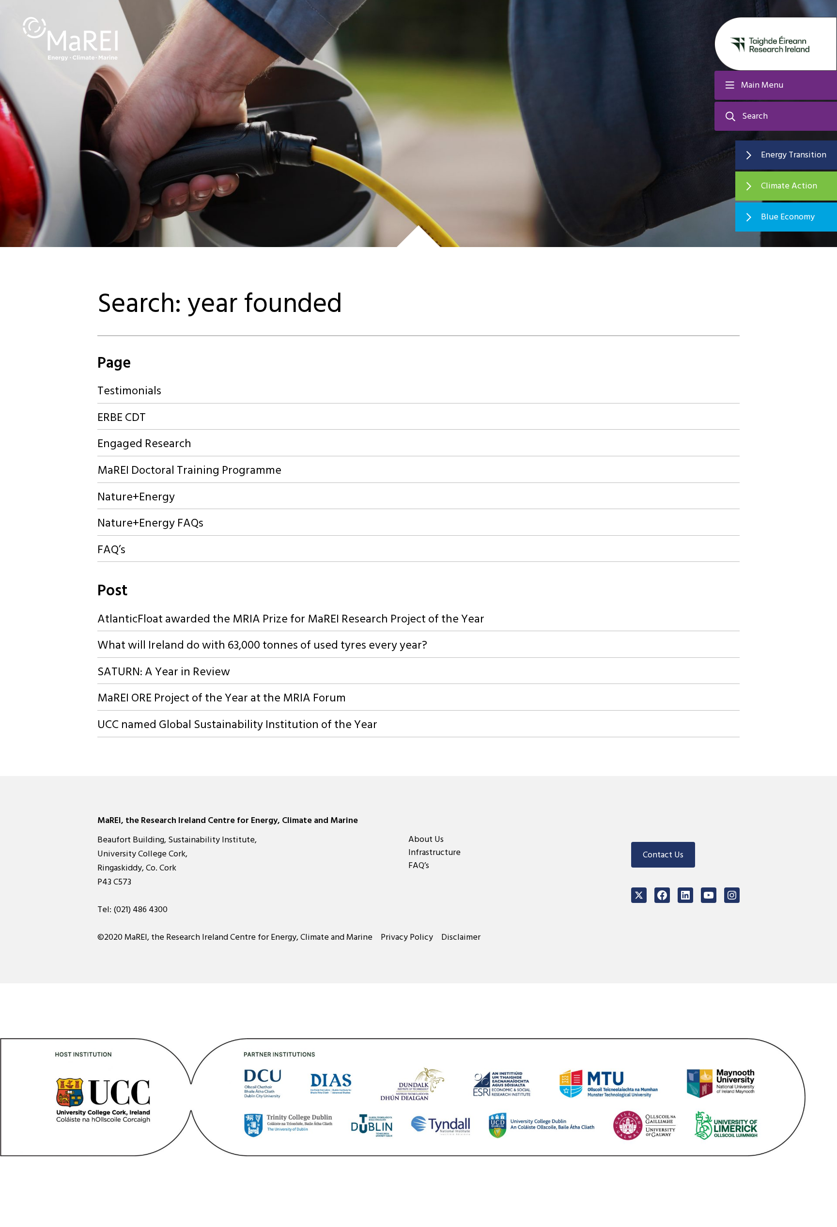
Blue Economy (788, 217)
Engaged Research (144, 443)
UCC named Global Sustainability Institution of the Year (237, 724)
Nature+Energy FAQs (150, 522)
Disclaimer (460, 937)
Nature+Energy (136, 496)
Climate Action (789, 186)
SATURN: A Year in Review (163, 671)
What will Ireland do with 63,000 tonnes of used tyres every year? (262, 645)
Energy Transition (793, 155)
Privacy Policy (407, 937)
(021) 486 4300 (140, 909)
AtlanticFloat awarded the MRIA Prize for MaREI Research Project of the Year (290, 618)
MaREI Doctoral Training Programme (189, 470)
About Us (426, 839)
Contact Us (663, 855)
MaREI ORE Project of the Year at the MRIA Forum (221, 697)
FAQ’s (111, 549)
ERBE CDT (121, 417)
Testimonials (129, 390)
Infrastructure (434, 852)
